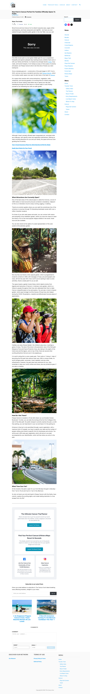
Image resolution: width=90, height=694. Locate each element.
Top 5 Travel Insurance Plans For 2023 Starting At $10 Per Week (31, 144)
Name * (16, 645)
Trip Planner (69, 91)
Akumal (67, 35)
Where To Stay (70, 101)
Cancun (52, 75)
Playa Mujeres (69, 66)
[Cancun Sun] (19, 5)
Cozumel (67, 48)
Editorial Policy (38, 661)
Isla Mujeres (68, 53)
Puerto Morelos (69, 68)
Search (66, 17)
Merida (67, 60)
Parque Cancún (46, 73)
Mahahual (67, 55)
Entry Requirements (71, 96)
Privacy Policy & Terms (40, 658)
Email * (34, 645)
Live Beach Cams (71, 99)
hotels (50, 62)
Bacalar (67, 37)
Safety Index (69, 88)
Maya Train (68, 58)
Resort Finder (70, 94)
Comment (15, 631)
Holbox (67, 50)
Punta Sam (68, 71)
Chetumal (67, 42)
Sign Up (53, 593)
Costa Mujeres (69, 45)
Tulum (66, 76)
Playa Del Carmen (70, 63)
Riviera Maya (68, 73)
